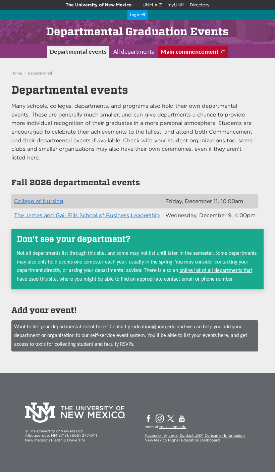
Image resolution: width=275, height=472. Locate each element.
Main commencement (190, 52)
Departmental (40, 73)
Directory (200, 4)
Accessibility (156, 435)
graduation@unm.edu (151, 327)
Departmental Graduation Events (137, 31)
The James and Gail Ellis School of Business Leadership (87, 215)
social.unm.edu (172, 426)
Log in (135, 15)
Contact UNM (191, 435)
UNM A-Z (152, 4)
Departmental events (78, 52)
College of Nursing (38, 201)
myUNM (175, 4)
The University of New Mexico (99, 4)
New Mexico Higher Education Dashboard (182, 440)
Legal (173, 435)
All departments (133, 52)
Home (16, 73)
